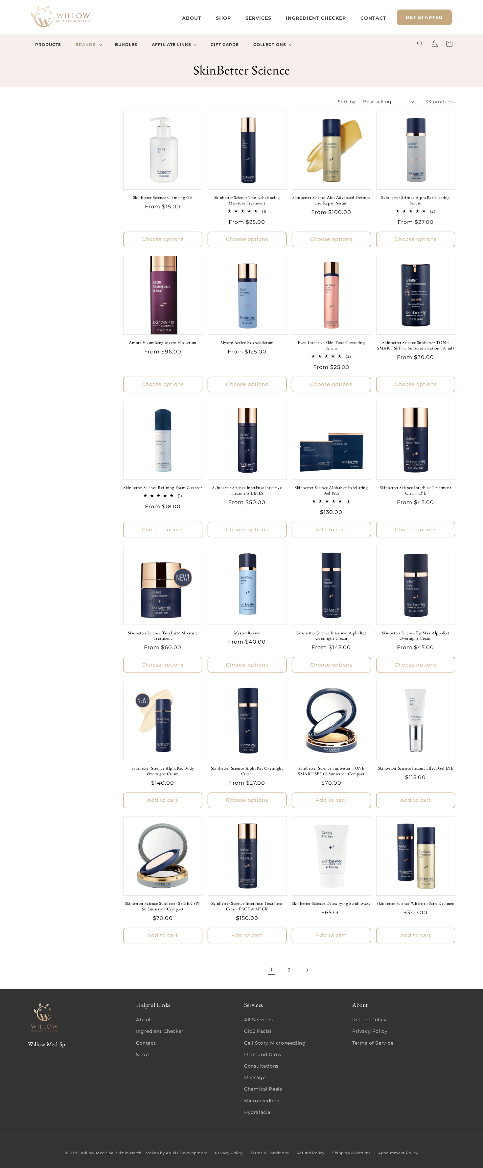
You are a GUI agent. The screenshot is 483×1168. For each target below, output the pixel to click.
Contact (146, 1043)
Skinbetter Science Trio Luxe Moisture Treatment (163, 635)
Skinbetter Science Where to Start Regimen (416, 903)
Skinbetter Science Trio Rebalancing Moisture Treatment (247, 200)
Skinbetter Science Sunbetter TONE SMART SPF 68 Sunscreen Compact (331, 771)
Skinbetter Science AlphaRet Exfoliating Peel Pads (331, 490)
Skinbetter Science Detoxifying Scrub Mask (331, 903)
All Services (258, 1020)
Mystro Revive (247, 633)
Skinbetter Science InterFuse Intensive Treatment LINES (247, 490)
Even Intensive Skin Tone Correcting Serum (331, 345)
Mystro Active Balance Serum (247, 342)
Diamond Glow (262, 1054)
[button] (88, 44)
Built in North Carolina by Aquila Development (160, 1153)
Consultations (261, 1066)
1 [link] (271, 969)
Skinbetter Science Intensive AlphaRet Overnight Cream (331, 635)
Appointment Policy (398, 1153)
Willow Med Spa (97, 1153)
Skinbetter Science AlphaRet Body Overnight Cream (162, 771)
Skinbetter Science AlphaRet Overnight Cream (247, 771)
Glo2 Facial (258, 1031)
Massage (254, 1077)
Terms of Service (373, 1043)
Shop (142, 1054)
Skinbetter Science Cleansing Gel (163, 197)
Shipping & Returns (351, 1153)
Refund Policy (369, 1020)
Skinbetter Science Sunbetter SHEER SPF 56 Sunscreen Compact (163, 906)
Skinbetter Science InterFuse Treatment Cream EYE (415, 490)
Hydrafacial (258, 1112)
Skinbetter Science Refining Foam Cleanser (163, 487)
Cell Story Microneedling (275, 1043)
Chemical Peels (263, 1089)
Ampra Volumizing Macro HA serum (162, 342)
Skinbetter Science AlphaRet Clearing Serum (415, 200)
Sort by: (347, 102)
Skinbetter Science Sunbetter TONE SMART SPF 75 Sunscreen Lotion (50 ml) (415, 345)
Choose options (163, 239)
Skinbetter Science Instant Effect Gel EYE (415, 768)
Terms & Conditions (270, 1153)
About (143, 1020)
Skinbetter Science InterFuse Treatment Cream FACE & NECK (247, 906)
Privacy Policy (369, 1031)
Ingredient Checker (160, 1031)
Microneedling (262, 1101)
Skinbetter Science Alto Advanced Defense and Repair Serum (331, 200)
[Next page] (307, 970)
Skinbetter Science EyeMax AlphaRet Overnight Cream (415, 635)
